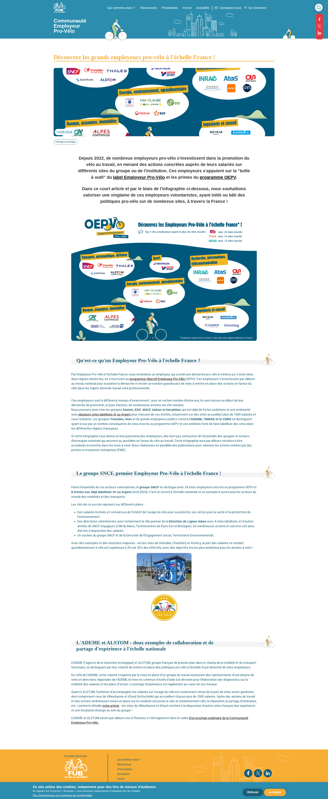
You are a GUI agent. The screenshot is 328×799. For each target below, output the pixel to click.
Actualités (123, 774)
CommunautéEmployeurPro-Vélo (70, 26)
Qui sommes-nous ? (129, 759)
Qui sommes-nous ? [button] (121, 8)
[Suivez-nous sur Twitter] (319, 26)
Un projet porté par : (76, 756)
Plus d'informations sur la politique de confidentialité (62, 795)
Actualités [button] (202, 8)
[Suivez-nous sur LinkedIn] (319, 33)
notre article (111, 705)
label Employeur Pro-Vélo (139, 177)
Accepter (275, 792)
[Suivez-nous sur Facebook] (319, 19)
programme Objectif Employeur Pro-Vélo (158, 379)
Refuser (253, 792)
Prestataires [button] (170, 8)
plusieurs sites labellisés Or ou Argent (105, 414)
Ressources (148, 8)
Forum (187, 8)
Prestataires (124, 769)
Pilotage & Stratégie (66, 142)
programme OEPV (218, 177)
